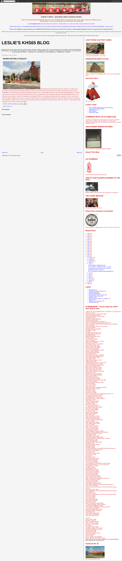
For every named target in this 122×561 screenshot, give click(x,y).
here (7, 92)
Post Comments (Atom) (14, 155)
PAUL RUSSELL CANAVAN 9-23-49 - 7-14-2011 (99, 266)
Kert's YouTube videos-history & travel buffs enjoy (101, 107)
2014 (88, 251)
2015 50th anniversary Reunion (96, 291)
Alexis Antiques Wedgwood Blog (96, 108)
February (91, 279)
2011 (88, 256)
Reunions (91, 299)
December (91, 257)
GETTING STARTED (94, 293)
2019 (88, 244)
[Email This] (20, 104)
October (91, 259)
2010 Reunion (92, 290)
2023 (88, 238)
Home (42, 152)
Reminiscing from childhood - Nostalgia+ (98, 298)
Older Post (79, 152)
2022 (88, 239)
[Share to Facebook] (25, 104)
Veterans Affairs (93, 302)
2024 (88, 236)
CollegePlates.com (93, 110)
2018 (88, 245)
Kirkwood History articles (95, 296)
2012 (88, 254)
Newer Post (5, 152)
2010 (88, 282)
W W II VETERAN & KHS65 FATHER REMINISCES (100, 271)
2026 (88, 233)
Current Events (9, 106)
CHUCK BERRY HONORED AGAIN (96, 265)
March (90, 277)
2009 (88, 283)
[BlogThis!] (21, 104)
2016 (88, 248)
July (90, 263)
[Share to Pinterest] (26, 104)
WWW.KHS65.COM (35, 23)
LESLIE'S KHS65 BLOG (26, 42)
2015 (88, 250)
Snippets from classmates (95, 301)
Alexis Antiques (92, 111)
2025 (88, 235)
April (90, 276)
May (90, 274)
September (91, 260)
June (90, 273)
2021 (88, 241)
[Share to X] (23, 104)
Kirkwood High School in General (97, 295)
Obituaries (91, 297)
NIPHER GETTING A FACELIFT (96, 269)
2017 (88, 247)
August (90, 262)
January (91, 280)
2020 (88, 242)
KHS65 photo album (94, 112)
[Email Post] (17, 103)
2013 (88, 253)
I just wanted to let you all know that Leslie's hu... (100, 268)
